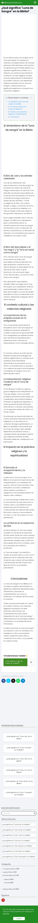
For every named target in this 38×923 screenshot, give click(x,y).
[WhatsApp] (18, 681)
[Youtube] (3, 900)
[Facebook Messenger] (8, 681)
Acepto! (19, 918)
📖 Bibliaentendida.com (11, 2)
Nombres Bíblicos (8, 875)
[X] (13, 681)
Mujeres (6, 879)
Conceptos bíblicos (9, 869)
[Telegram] (23, 681)
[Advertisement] (19, 33)
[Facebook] (3, 681)
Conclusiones (14, 117)
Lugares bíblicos (8, 872)
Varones (7, 883)
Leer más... (6, 914)
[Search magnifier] (34, 813)
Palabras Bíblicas (8, 889)
